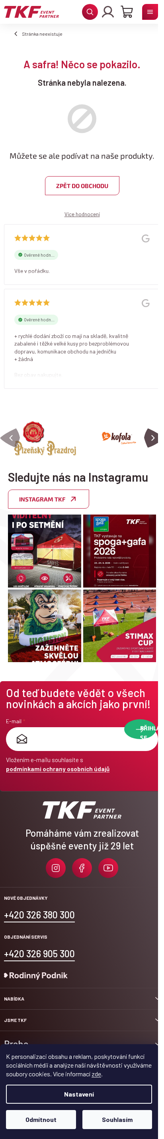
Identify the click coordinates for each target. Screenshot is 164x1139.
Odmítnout (41, 1119)
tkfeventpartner (56, 868)
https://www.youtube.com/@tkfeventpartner (108, 868)
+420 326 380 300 (39, 914)
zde (96, 1074)
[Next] (154, 438)
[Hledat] (90, 12)
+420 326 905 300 (39, 953)
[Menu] (150, 12)
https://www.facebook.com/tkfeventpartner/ (82, 868)
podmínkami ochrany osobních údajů (57, 768)
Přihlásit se (148, 731)
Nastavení (79, 1094)
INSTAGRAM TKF (42, 499)
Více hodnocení (82, 214)
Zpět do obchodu (82, 185)
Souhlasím (117, 1119)
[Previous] (10, 438)
